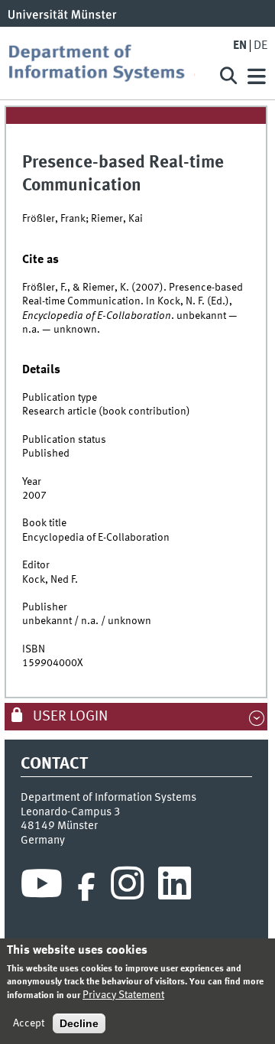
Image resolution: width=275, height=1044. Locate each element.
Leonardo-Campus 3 (71, 812)
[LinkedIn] (174, 887)
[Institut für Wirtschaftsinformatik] (107, 63)
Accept (28, 1023)
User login (69, 717)
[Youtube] (42, 887)
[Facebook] (86, 887)
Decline (79, 1023)
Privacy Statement (123, 995)
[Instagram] (127, 887)
